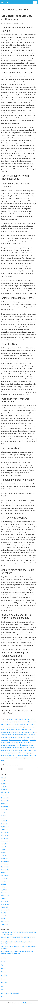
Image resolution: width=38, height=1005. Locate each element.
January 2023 (4, 898)
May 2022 (3, 913)
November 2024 (5, 835)
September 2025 (5, 806)
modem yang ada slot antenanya (11, 747)
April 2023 (4, 890)
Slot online (4, 997)
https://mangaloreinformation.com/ (10, 993)
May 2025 (3, 818)
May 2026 (3, 783)
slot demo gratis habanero (9, 753)
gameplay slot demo (7, 737)
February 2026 (5, 792)
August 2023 (4, 878)
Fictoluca (4, 2)
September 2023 (5, 875)
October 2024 (4, 838)
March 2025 (4, 824)
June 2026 (3, 781)
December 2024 (5, 832)
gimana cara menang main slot (18, 740)
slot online (4, 975)
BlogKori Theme (27, 1003)
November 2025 (5, 801)
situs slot (3, 958)
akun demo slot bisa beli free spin (19, 719)
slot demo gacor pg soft (28, 750)
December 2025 (5, 798)
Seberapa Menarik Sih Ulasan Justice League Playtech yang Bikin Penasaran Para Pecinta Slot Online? (18, 938)
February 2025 (5, 826)
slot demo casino (14, 750)
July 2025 (3, 812)
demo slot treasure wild (15, 734)
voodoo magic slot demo (16, 758)
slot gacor (3, 961)
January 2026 (4, 795)
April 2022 (4, 915)
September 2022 (5, 910)
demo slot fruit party (17, 729)
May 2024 (3, 852)
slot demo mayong (24, 753)
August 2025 (4, 809)
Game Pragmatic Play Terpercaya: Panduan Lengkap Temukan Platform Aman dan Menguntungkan (17, 952)
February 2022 (5, 921)
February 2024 (5, 861)
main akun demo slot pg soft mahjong (20, 745)
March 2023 (4, 892)
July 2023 (3, 881)
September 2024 (5, 841)
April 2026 (4, 786)
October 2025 (4, 803)
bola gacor (4, 972)
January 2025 (4, 829)
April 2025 (4, 821)
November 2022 (5, 904)
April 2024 (4, 855)
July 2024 (3, 847)
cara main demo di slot (15, 727)
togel (2, 965)
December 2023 (5, 867)
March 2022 (4, 918)
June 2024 (3, 849)
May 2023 (3, 887)
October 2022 (4, 907)
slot (2, 986)
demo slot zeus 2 (29, 734)
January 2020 (4, 924)
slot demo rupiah (23, 755)
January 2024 (4, 864)
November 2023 (5, 870)
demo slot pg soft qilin (19, 732)
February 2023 (5, 895)
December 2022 (5, 901)
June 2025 (3, 815)
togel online (4, 982)
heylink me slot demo (22, 742)
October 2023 (4, 872)
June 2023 (3, 884)
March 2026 (4, 789)
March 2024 (4, 858)
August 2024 (4, 844)
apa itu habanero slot (22, 722)
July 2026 (3, 778)
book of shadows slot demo (17, 724)
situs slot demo (27, 747)
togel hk (3, 968)
